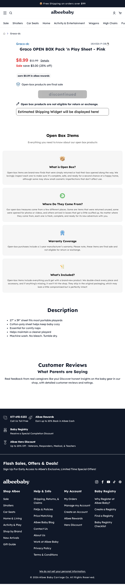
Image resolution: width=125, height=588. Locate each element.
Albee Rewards (73, 518)
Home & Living (12, 518)
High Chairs (110, 23)
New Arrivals (11, 537)
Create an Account (76, 511)
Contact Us (41, 528)
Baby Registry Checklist (103, 524)
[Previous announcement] (4, 3)
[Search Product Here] (10, 13)
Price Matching (43, 515)
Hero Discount (73, 524)
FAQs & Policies (43, 509)
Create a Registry (105, 509)
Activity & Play (12, 524)
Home (46, 23)
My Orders (70, 499)
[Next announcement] (120, 3)
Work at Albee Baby (46, 541)
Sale (6, 23)
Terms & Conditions (46, 554)
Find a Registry (104, 515)
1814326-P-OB (98, 43)
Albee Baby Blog (44, 522)
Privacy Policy (42, 548)
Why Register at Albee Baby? (104, 500)
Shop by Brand (12, 531)
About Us (39, 535)
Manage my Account (77, 505)
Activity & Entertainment (69, 23)
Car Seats (33, 23)
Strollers (18, 23)
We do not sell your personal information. (62, 571)
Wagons (94, 23)
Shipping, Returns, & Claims (46, 500)
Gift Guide (9, 544)
